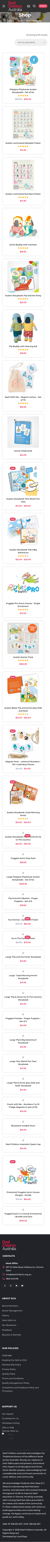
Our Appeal (7, 1414)
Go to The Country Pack (23, 938)
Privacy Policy (9, 1369)
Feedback (7, 1330)
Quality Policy (8, 1374)
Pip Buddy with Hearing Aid (23, 346)
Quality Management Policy (15, 1383)
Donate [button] (43, 6)
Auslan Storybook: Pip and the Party (23, 295)
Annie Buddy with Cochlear (23, 245)
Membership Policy (11, 1365)
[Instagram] (10, 1285)
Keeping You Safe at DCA (14, 1360)
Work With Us (9, 1320)
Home (11, 21)
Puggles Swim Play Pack (23, 858)
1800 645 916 (12, 1279)
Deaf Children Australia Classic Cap (23, 1144)
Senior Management (12, 1311)
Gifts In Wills (8, 1427)
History (5, 1315)
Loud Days (22, 1536)
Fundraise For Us (10, 1418)
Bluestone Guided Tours (23, 1126)
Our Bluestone (9, 1325)
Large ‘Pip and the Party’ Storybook (23, 957)
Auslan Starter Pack (23, 657)
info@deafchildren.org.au (18, 1274)
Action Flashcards (23, 451)
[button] (28, 6)
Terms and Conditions (13, 1378)
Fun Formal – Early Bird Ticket (23, 920)
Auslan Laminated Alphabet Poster (23, 143)
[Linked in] (16, 1285)
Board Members (10, 1306)
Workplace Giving (10, 1423)
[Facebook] (5, 1285)
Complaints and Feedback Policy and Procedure (20, 1389)
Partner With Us (10, 1431)
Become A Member (11, 1335)
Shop (20, 21)
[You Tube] (22, 1285)
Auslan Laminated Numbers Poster (23, 194)
